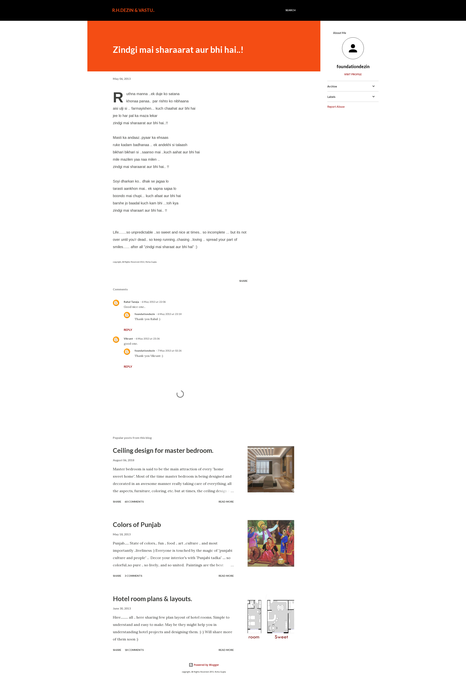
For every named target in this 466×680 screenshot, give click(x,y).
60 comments (134, 501)
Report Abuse (336, 106)
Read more (226, 501)
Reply (128, 329)
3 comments (133, 575)
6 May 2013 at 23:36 (148, 338)
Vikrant (128, 338)
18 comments (134, 649)
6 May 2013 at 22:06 (154, 301)
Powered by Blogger (206, 665)
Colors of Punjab (137, 524)
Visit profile (353, 74)
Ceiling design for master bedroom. (163, 450)
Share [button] (243, 280)
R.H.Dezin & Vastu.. (133, 10)
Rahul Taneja (131, 301)
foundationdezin (145, 313)
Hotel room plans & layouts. (152, 599)
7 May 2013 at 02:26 (169, 350)
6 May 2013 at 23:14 (169, 313)
